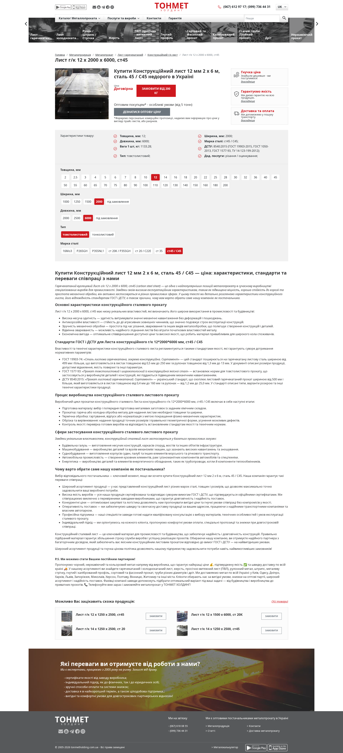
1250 (77, 202)
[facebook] (108, 7)
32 (245, 177)
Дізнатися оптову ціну (142, 112)
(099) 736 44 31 (259, 6)
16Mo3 (67, 251)
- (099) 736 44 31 (178, 730)
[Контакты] (220, 6)
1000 (66, 202)
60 (85, 185)
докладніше (248, 81)
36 (255, 177)
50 (65, 185)
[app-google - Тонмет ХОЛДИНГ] (63, 7)
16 (175, 177)
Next (317, 24)
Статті (211, 730)
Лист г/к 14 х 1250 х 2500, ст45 (215, 629)
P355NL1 (98, 251)
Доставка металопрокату (264, 730)
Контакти (154, 18)
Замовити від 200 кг (156, 91)
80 (125, 185)
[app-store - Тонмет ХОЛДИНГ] (79, 7)
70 (105, 185)
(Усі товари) (280, 601)
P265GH (82, 251)
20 (195, 177)
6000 (88, 218)
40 (265, 177)
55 (75, 185)
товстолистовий (75, 234)
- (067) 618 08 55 (178, 726)
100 (145, 185)
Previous (26, 24)
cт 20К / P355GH (120, 251)
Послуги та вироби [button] (122, 18)
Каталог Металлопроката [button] (78, 18)
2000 (99, 202)
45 (275, 177)
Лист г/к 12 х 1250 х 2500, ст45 (100, 614)
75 (115, 185)
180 (215, 185)
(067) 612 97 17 (234, 6)
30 (235, 177)
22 (205, 177)
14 (165, 177)
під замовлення (118, 202)
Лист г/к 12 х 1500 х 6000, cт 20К (217, 614)
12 (155, 177)
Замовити (156, 616)
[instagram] (112, 7)
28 (225, 177)
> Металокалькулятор (225, 747)
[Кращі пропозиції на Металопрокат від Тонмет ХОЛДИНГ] (171, 7)
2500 (77, 218)
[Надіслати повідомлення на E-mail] (95, 7)
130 (175, 185)
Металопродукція (218, 726)
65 (95, 185)
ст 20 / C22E (143, 251)
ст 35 (159, 251)
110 (155, 185)
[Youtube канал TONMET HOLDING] (99, 7)
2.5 (75, 177)
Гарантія (175, 18)
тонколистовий (103, 234)
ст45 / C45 (174, 251)
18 (185, 177)
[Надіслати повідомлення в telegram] (103, 7)
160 (205, 185)
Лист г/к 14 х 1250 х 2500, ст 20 (100, 629)
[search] (284, 18)
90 (135, 185)
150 (195, 185)
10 (145, 177)
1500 (88, 202)
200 (225, 185)
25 (215, 177)
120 (165, 185)
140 (185, 185)
